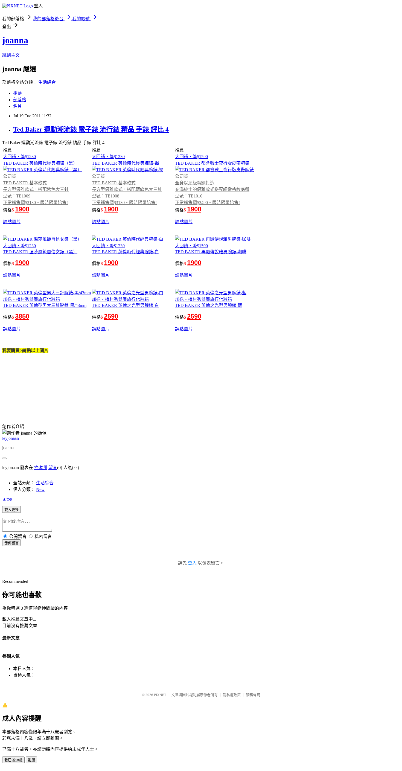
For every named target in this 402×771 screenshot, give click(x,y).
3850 (22, 316)
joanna (15, 40)
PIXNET (160, 695)
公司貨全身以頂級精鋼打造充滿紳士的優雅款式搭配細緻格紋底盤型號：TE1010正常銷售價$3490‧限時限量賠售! (212, 189)
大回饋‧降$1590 (191, 156)
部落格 (19, 99)
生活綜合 (47, 82)
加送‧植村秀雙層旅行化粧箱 (31, 299)
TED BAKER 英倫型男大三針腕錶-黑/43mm (44, 305)
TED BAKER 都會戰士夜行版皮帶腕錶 (212, 163)
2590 (111, 316)
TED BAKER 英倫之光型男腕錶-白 (125, 305)
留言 (52, 467)
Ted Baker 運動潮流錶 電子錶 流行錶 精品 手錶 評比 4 (91, 129)
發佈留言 (11, 543)
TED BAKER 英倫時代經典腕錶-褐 (125, 163)
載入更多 (11, 510)
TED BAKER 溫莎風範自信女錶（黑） (40, 251)
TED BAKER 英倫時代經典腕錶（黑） (40, 163)
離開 (31, 760)
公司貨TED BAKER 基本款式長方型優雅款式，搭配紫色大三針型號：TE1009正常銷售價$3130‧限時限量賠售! (36, 189)
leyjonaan (10, 438)
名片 (17, 106)
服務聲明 (253, 695)
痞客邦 (40, 467)
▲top (7, 499)
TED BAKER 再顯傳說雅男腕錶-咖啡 (210, 251)
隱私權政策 (232, 695)
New (40, 489)
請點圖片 (12, 221)
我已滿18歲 (13, 760)
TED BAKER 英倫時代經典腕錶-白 (125, 251)
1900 (22, 209)
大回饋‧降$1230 (19, 156)
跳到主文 (11, 55)
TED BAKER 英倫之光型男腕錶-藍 (208, 305)
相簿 (17, 93)
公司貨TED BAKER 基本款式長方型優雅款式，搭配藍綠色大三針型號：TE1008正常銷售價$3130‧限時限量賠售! (127, 189)
